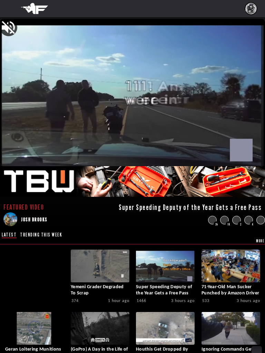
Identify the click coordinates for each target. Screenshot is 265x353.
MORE (260, 240)
